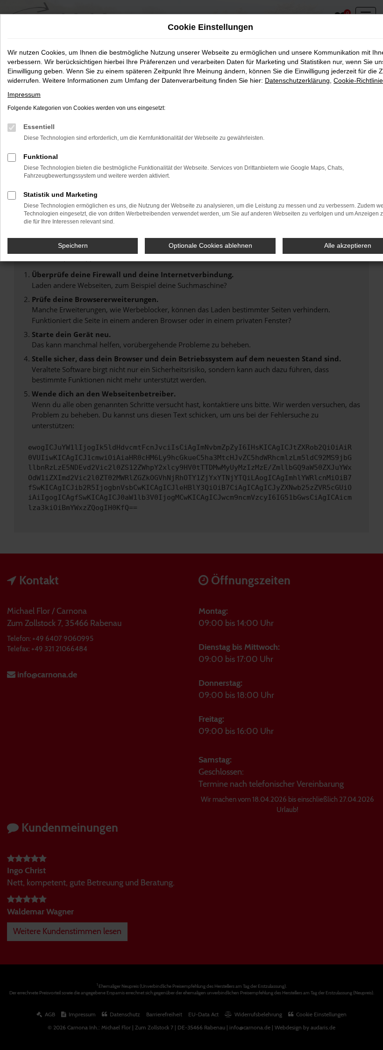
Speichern (73, 245)
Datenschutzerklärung (297, 80)
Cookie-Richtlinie (358, 80)
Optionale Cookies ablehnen (210, 245)
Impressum (24, 94)
